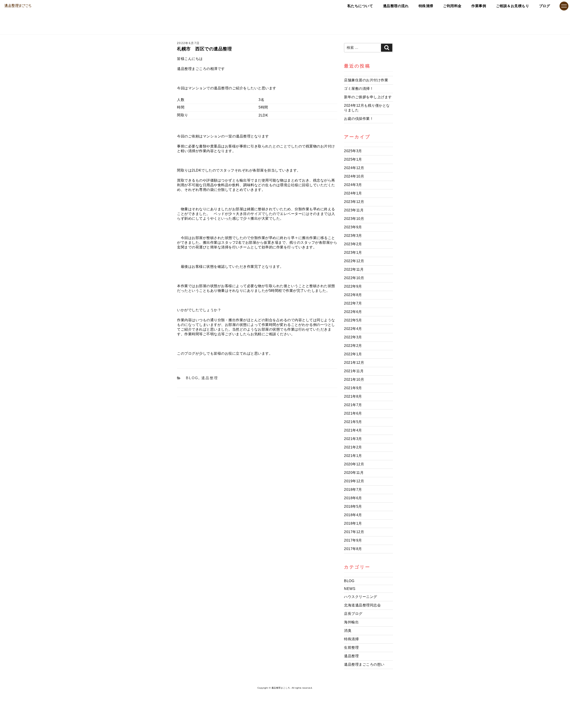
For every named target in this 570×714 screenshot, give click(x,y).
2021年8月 (353, 396)
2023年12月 (354, 202)
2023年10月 (354, 219)
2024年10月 (354, 176)
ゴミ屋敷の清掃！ (358, 88)
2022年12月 (354, 261)
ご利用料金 (452, 6)
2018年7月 (353, 489)
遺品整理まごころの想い (364, 664)
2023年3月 (353, 235)
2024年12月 (354, 168)
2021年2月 (353, 447)
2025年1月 (353, 159)
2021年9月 (353, 388)
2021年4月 (353, 430)
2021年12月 (354, 362)
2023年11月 (354, 210)
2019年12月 (354, 481)
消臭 (347, 630)
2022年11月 (354, 269)
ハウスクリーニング (360, 597)
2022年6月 (353, 312)
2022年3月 (353, 337)
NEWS (349, 589)
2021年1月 (353, 456)
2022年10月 (354, 278)
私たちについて (360, 6)
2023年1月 (353, 252)
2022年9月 (353, 286)
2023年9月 (353, 227)
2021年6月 (353, 413)
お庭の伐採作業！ (358, 119)
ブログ (544, 6)
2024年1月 (353, 193)
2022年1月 (353, 354)
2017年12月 (354, 532)
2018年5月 (353, 506)
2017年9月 (353, 540)
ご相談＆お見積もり (512, 6)
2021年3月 (353, 439)
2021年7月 (353, 405)
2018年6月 (353, 498)
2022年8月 (353, 295)
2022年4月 (353, 329)
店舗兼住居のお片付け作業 (366, 80)
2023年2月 (353, 244)
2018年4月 (353, 515)
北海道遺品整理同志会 (362, 605)
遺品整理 (209, 378)
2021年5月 (353, 422)
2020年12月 (354, 464)
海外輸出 (351, 622)
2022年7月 (353, 303)
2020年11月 (354, 473)
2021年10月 (354, 379)
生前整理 (351, 647)
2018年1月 (353, 523)
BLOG (192, 378)
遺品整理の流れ (396, 6)
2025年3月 (353, 151)
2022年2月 (353, 346)
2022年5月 (353, 320)
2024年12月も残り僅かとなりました (367, 108)
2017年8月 (353, 549)
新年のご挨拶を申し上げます (368, 97)
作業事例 (478, 6)
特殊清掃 (426, 6)
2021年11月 (354, 371)
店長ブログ (353, 614)
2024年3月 (353, 185)
